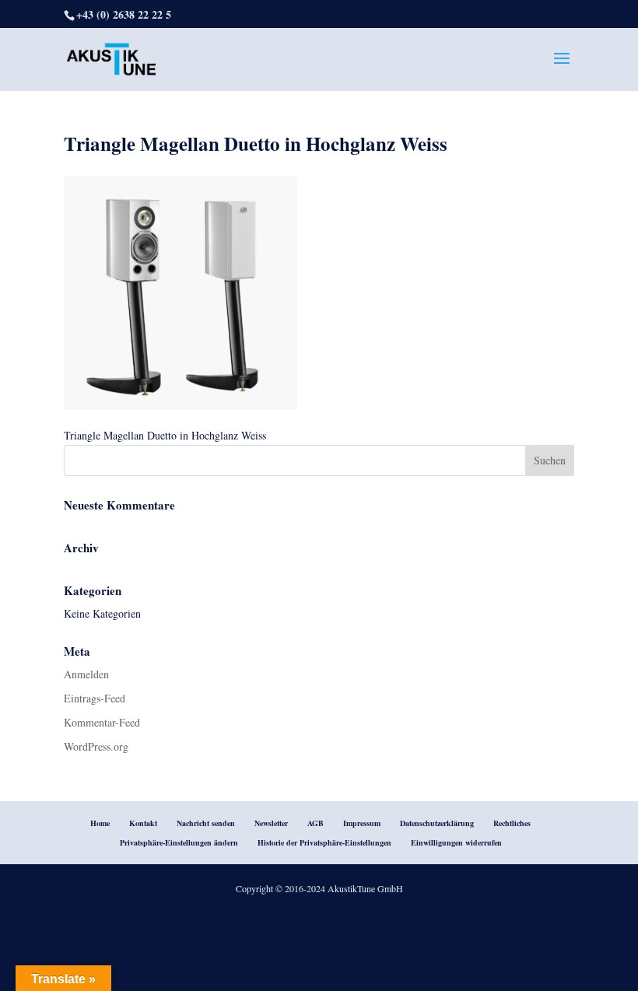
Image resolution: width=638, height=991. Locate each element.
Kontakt (143, 823)
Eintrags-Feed (94, 698)
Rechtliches (512, 823)
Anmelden (86, 674)
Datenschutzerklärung (437, 823)
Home (100, 823)
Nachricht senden (206, 823)
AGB (315, 823)
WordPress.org (96, 746)
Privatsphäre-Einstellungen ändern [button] (179, 842)
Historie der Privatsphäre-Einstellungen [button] (324, 842)
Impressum (361, 823)
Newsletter (271, 823)
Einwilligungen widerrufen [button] (456, 842)
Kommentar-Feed (102, 722)
